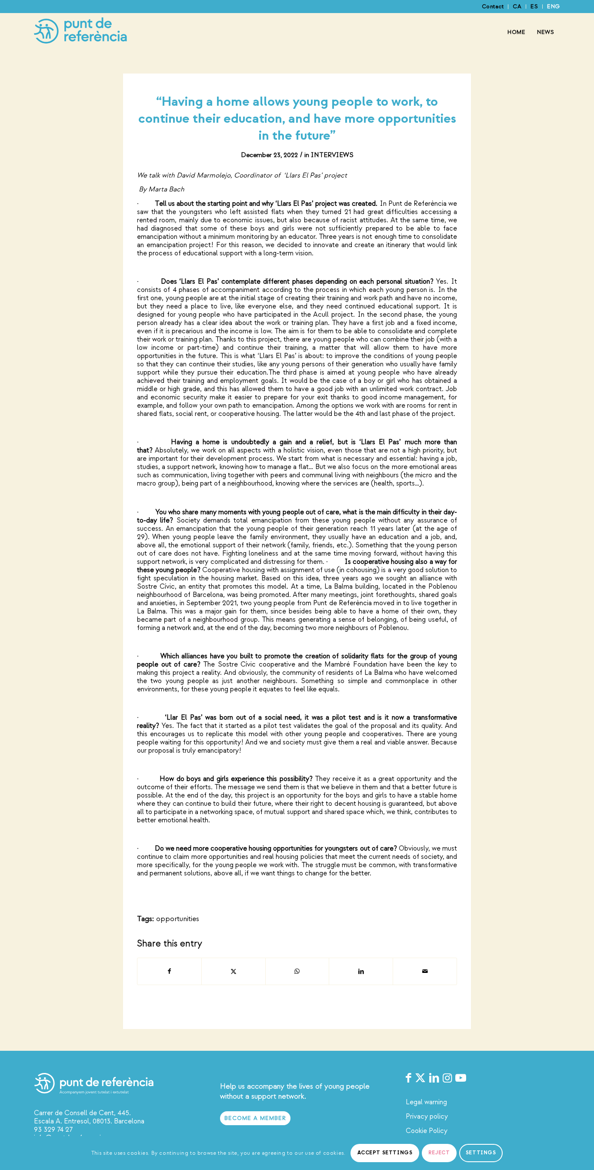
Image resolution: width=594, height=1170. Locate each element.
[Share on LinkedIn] (361, 971)
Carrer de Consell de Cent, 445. (82, 1113)
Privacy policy (427, 1116)
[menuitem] (493, 6)
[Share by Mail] (425, 971)
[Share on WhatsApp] (297, 971)
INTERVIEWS (332, 155)
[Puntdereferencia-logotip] (80, 32)
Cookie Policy (426, 1130)
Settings (481, 1153)
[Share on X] (233, 971)
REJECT (439, 1153)
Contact (493, 6)
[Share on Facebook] (169, 971)
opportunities (177, 918)
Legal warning (426, 1102)
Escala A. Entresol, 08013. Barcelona (89, 1121)
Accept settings (385, 1153)
